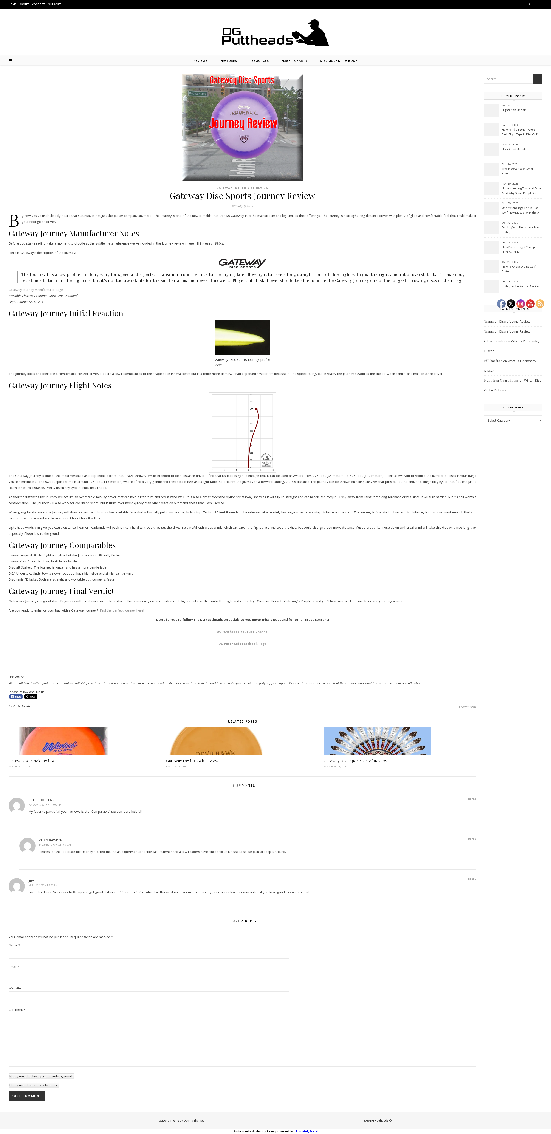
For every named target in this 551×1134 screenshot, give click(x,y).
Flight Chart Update (514, 110)
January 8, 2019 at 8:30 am (55, 844)
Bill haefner (493, 361)
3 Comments (467, 706)
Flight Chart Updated (515, 149)
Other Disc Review (252, 188)
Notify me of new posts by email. (33, 1085)
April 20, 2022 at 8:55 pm (43, 885)
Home (13, 4)
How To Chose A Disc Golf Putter (518, 269)
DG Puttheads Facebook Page (242, 643)
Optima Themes (194, 1120)
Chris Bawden (23, 706)
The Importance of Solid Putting (517, 171)
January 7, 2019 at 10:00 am (44, 804)
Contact (38, 4)
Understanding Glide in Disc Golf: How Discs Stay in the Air (521, 210)
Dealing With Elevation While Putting (520, 229)
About (24, 4)
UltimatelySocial (306, 1131)
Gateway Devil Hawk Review (192, 760)
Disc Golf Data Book (339, 61)
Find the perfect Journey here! (122, 610)
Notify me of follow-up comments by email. (41, 1076)
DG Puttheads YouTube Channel (242, 631)
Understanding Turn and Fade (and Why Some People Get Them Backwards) (521, 191)
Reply (472, 799)
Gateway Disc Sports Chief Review (355, 760)
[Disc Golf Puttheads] (275, 32)
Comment (17, 1009)
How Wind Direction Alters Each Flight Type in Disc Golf (520, 132)
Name (14, 945)
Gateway (224, 188)
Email (14, 967)
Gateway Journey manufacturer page (36, 289)
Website (15, 988)
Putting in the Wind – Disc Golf (521, 286)
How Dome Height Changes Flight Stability (519, 249)
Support (54, 4)
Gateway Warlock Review (32, 760)
